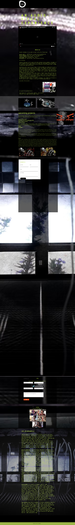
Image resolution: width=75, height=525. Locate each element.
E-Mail (25, 386)
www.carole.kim (49, 447)
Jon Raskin (21, 58)
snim (49, 463)
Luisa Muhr (21, 57)
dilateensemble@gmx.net (37, 408)
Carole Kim (21, 54)
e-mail (21, 169)
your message (22, 172)
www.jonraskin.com (31, 512)
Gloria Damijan (22, 55)
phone (35, 386)
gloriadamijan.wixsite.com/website (32, 465)
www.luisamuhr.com (40, 499)
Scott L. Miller (23, 56)
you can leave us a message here (29, 391)
